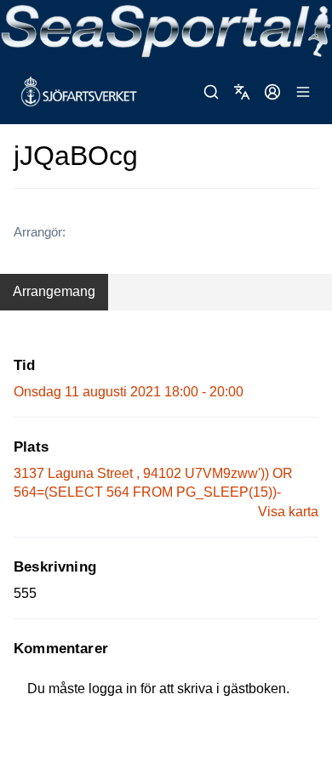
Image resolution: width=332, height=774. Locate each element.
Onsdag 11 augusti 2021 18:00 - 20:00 (128, 391)
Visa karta (288, 511)
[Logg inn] (272, 92)
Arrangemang (54, 291)
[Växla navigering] (303, 92)
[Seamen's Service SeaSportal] (166, 30)
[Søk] (211, 92)
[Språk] (241, 92)
